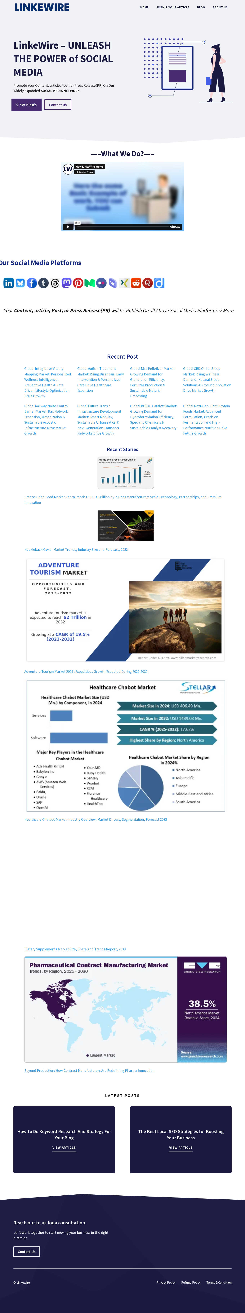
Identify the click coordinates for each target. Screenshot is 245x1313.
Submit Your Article (172, 7)
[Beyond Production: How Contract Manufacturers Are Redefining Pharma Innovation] (125, 1010)
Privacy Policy (166, 1282)
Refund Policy (191, 1282)
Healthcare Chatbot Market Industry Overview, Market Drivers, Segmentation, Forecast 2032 (95, 819)
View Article (64, 1147)
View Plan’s (26, 104)
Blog (201, 7)
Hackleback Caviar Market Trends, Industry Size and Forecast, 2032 (76, 549)
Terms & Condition (219, 1282)
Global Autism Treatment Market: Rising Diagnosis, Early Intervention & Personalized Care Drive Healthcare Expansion (100, 379)
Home (144, 7)
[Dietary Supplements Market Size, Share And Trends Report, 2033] (125, 885)
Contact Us (58, 104)
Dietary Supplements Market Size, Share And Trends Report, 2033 (75, 949)
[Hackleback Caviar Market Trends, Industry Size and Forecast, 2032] (125, 526)
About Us (220, 7)
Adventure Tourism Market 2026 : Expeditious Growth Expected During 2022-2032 (85, 671)
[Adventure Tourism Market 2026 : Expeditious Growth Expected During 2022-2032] (125, 611)
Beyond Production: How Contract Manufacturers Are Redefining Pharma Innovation (89, 1070)
